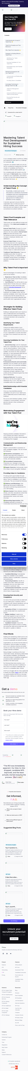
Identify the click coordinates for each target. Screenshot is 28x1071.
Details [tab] (14, 510)
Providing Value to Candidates (14, 80)
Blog (16, 990)
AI (3, 972)
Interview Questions (19, 1003)
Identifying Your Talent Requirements (12, 58)
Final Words (8, 102)
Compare (17, 1012)
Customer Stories (19, 1015)
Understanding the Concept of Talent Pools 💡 (13, 41)
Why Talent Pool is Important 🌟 (13, 50)
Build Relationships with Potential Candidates (14, 67)
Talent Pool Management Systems (13, 89)
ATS (3, 967)
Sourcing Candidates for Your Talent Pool (14, 63)
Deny (14, 563)
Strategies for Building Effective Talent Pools (13, 54)
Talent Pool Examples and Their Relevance (13, 46)
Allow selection (14, 558)
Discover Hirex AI (14, 5)
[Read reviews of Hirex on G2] (14, 1067)
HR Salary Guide (19, 1017)
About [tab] (23, 510)
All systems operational (14, 1061)
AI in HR (17, 1022)
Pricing (3, 975)
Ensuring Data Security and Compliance (13, 98)
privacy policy (9, 740)
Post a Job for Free (19, 1025)
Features (4, 964)
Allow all (14, 554)
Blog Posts (10, 107)
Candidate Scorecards (20, 972)
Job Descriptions (19, 1000)
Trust (3, 1042)
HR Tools (17, 967)
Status (3, 1050)
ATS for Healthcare (6, 1005)
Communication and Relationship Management (14, 77)
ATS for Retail (5, 1008)
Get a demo (13, 744)
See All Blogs (14, 920)
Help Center (5, 1047)
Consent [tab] (5, 510)
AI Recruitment (18, 964)
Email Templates (19, 995)
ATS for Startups (6, 1015)
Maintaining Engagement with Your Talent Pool (12, 72)
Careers (4, 1039)
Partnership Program (6, 1037)
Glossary (17, 993)
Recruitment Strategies (21, 107)
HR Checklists (18, 998)
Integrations (4, 1044)
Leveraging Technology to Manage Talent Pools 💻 (12, 85)
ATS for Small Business (7, 994)
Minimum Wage (18, 1020)
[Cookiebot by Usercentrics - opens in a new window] (20, 506)
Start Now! (8, 28)
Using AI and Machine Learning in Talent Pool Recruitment (14, 93)
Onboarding (4, 970)
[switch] (24, 539)
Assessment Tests (19, 970)
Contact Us (4, 1034)
